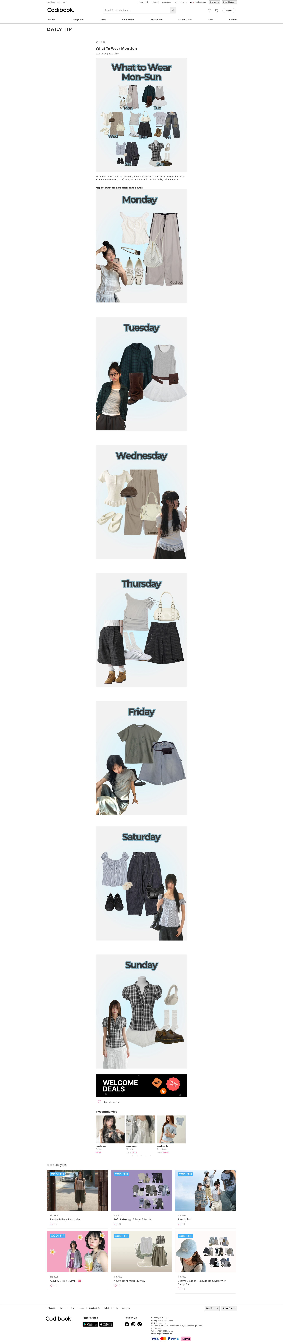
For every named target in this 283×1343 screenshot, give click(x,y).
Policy (81, 1308)
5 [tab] (150, 1155)
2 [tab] (137, 1155)
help (116, 1308)
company (126, 1308)
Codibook (60, 10)
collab (106, 1308)
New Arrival (128, 19)
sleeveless (130, 1149)
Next (189, 1133)
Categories (77, 19)
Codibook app (200, 2)
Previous (93, 1133)
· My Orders (166, 2)
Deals (103, 19)
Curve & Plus (185, 19)
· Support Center (180, 2)
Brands (51, 19)
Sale (210, 19)
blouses (99, 1149)
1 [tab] (132, 1155)
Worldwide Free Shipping (57, 2)
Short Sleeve (162, 1149)
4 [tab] (145, 1155)
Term (73, 1308)
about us (52, 1308)
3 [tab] (141, 1155)
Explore (233, 19)
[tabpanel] (111, 1134)
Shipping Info (94, 1308)
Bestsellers (156, 19)
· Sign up (154, 2)
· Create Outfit (142, 2)
